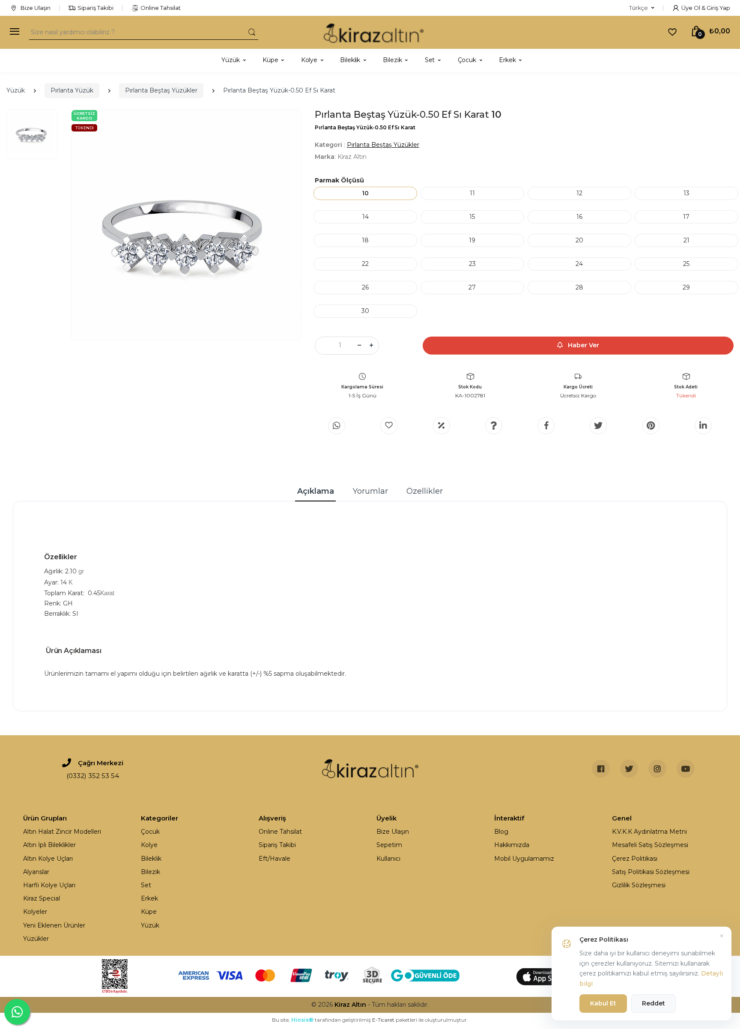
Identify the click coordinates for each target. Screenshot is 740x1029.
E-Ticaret (383, 1020)
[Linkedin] (703, 425)
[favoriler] (672, 32)
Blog (501, 831)
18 (365, 240)
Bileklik (151, 858)
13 (686, 193)
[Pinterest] (650, 425)
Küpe (149, 912)
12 (579, 193)
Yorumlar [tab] (370, 491)
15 (472, 217)
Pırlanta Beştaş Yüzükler (161, 90)
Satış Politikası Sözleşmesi (650, 872)
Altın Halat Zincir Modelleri (62, 831)
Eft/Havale (274, 858)
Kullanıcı (388, 858)
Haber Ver (582, 345)
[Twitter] (598, 425)
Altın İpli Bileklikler (49, 845)
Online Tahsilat (160, 7)
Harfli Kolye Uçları (49, 885)
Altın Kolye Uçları (48, 858)
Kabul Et (603, 1003)
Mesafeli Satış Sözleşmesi (650, 845)
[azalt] (359, 345)
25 (686, 264)
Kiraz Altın (350, 1004)
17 (686, 217)
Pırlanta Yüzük (72, 90)
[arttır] (371, 345)
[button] (641, 8)
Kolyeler (35, 912)
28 (579, 287)
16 (579, 217)
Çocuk (150, 831)
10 (365, 193)
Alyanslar (36, 872)
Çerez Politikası (634, 858)
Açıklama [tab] (315, 491)
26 (365, 287)
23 (472, 264)
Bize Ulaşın (35, 7)
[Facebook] (546, 425)
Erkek (149, 898)
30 (365, 311)
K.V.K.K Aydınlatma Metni (649, 831)
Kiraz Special (41, 898)
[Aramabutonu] (251, 31)
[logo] (374, 32)
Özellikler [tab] (424, 491)
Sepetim (389, 845)
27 (472, 287)
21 (686, 240)
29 (686, 287)
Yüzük (15, 90)
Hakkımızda (511, 845)
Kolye (149, 845)
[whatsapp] (336, 425)
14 (365, 217)
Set (146, 885)
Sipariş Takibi (95, 7)
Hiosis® (302, 1020)
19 (472, 240)
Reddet (653, 1003)
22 (365, 264)
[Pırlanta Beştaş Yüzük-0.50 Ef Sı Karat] (186, 225)
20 (579, 240)
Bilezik (150, 872)
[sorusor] (493, 425)
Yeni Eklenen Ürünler (54, 925)
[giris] (388, 425)
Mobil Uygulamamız (524, 858)
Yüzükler (36, 939)
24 (579, 264)
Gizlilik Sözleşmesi (638, 885)
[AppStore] (545, 976)
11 (472, 193)
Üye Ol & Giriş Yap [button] (705, 7)
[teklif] (441, 425)
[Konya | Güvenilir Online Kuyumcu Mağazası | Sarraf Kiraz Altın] (370, 768)
